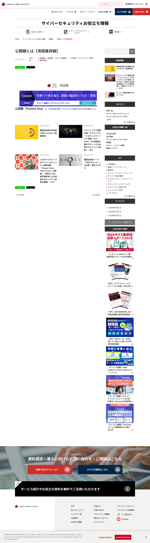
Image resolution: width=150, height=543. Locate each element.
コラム (108, 119)
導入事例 (109, 137)
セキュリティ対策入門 (117, 187)
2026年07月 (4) (115, 211)
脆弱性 (110, 170)
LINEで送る (20, 67)
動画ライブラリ (112, 148)
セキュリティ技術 (86, 58)
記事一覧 (109, 111)
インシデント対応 (115, 190)
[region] (75, 537)
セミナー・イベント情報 (115, 145)
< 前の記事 (19, 194)
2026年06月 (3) (115, 215)
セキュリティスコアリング (119, 184)
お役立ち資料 (111, 134)
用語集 (31, 59)
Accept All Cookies (123, 537)
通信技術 (43, 60)
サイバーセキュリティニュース (117, 114)
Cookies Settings (105, 537)
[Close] (146, 537)
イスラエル (112, 193)
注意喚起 (111, 164)
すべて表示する (129, 122)
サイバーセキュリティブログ (117, 117)
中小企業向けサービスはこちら (110, 4)
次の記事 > (96, 194)
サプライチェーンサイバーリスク (120, 180)
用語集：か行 (53, 58)
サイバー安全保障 (115, 176)
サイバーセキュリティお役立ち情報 (75, 23)
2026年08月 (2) (115, 207)
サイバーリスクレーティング (120, 173)
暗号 (74, 58)
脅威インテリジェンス (117, 167)
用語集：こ (65, 58)
